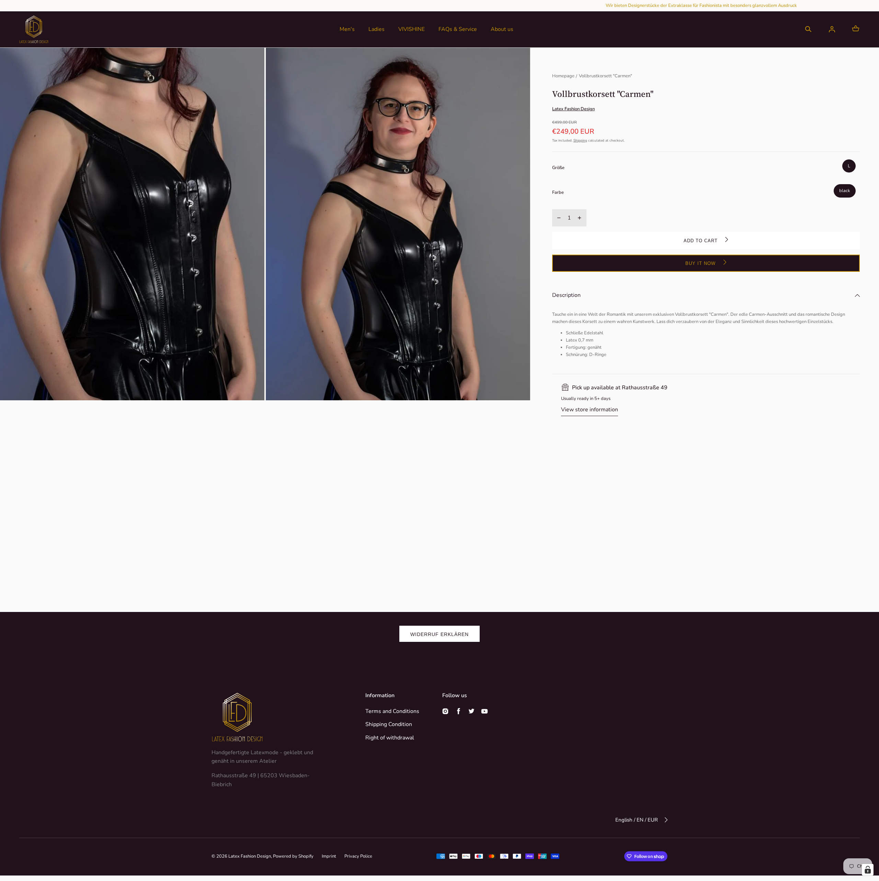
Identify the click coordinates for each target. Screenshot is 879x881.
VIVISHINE (411, 29)
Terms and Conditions (392, 711)
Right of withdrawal (389, 737)
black (844, 191)
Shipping (580, 140)
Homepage (563, 76)
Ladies (376, 29)
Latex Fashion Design (249, 856)
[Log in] (832, 29)
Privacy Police (358, 856)
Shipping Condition (388, 724)
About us (502, 29)
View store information (589, 409)
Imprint (329, 856)
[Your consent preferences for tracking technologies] (868, 870)
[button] (808, 29)
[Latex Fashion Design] (33, 29)
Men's (347, 29)
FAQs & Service (457, 29)
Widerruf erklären (439, 634)
